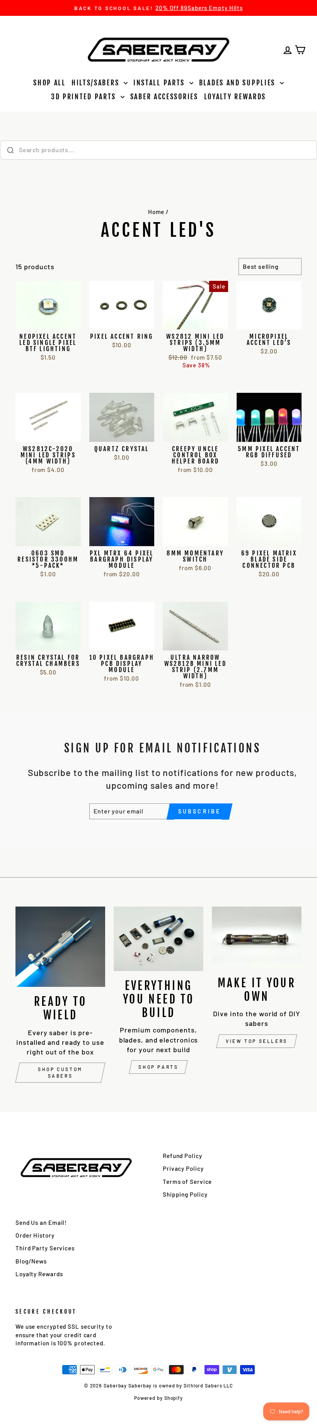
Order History (35, 1235)
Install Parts (160, 82)
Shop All (49, 82)
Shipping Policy (185, 1194)
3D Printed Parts (85, 96)
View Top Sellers (257, 1041)
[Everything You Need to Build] (158, 939)
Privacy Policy (183, 1168)
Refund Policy (182, 1155)
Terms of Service (187, 1181)
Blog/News (31, 1261)
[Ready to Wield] (60, 947)
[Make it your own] (257, 937)
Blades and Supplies (238, 82)
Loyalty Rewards (235, 96)
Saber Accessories (164, 96)
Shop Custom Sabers (60, 1072)
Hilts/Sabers (97, 82)
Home (156, 211)
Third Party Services (45, 1248)
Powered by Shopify (158, 1398)
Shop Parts (158, 1067)
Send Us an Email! (41, 1222)
